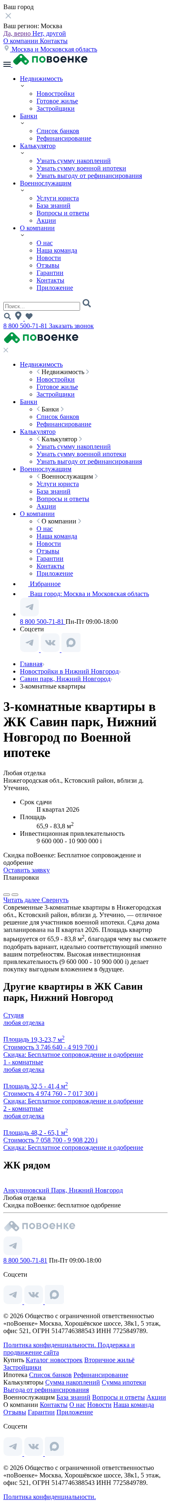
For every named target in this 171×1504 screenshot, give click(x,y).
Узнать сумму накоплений (74, 160)
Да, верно (17, 33)
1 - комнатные (23, 1062)
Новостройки (56, 93)
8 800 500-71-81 (26, 325)
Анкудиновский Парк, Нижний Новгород (63, 1190)
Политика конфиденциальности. (50, 1344)
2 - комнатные (23, 1108)
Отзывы (48, 265)
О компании (21, 40)
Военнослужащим (45, 183)
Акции (46, 220)
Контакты (54, 40)
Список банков (58, 130)
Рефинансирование (64, 138)
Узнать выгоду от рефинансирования (89, 175)
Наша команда (57, 250)
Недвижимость (41, 78)
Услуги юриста (58, 198)
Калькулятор (38, 145)
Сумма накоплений (72, 1382)
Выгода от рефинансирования (46, 1389)
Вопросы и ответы (63, 213)
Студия (13, 1015)
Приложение (55, 287)
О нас (45, 242)
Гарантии (50, 272)
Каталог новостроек (54, 1359)
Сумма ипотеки (124, 1382)
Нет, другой (49, 33)
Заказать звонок (71, 325)
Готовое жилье (57, 101)
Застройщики (56, 108)
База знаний (54, 205)
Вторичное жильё (109, 1359)
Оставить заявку (26, 870)
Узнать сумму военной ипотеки (81, 168)
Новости (49, 257)
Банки (28, 115)
